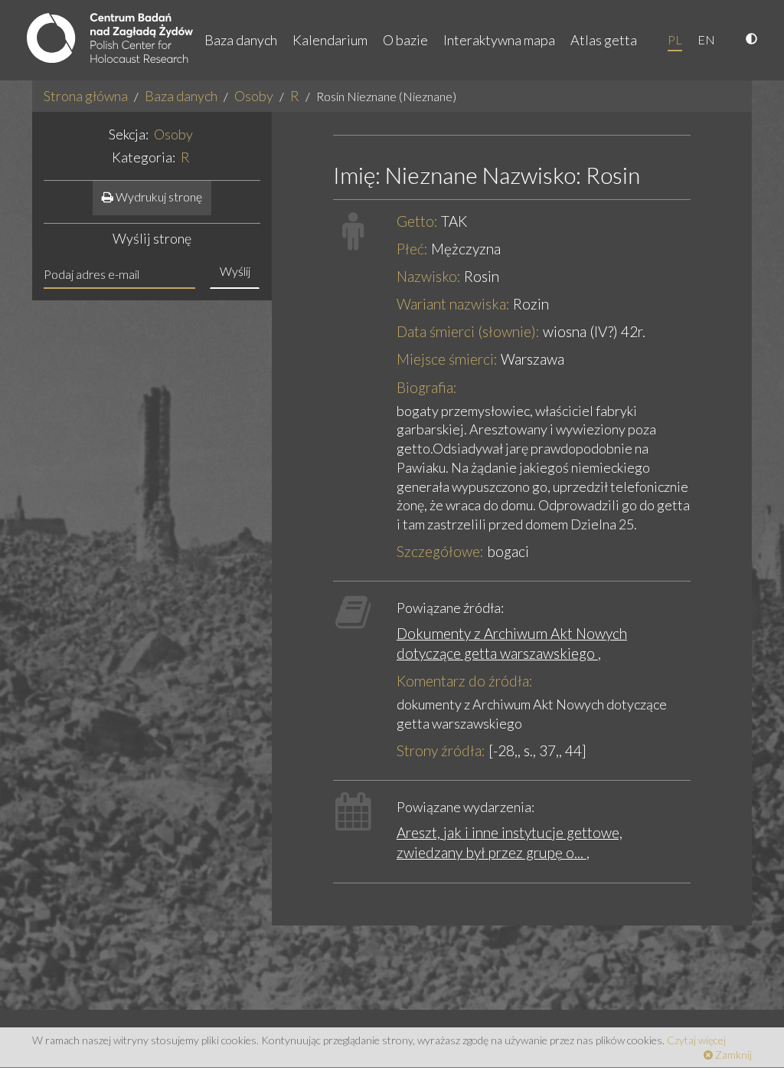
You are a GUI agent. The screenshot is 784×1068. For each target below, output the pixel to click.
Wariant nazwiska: (453, 304)
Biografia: (427, 387)
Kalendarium (330, 39)
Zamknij (732, 1054)
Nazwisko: (429, 276)
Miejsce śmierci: (447, 359)
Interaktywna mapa (499, 39)
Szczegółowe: (440, 551)
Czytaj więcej (696, 1040)
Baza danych (240, 39)
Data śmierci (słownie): (468, 331)
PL (675, 39)
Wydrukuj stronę (157, 196)
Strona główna (86, 95)
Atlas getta (603, 39)
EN (706, 39)
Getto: (417, 221)
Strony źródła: (441, 750)
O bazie (405, 39)
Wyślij (235, 271)
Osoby (253, 95)
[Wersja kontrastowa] (753, 40)
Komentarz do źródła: (465, 681)
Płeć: (412, 248)
